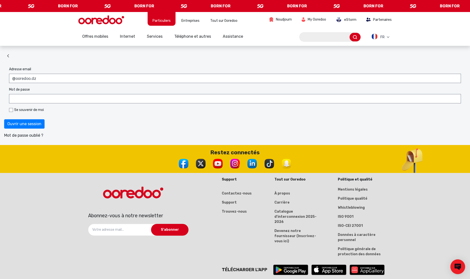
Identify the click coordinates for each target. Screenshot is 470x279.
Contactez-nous (237, 193)
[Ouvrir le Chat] (457, 266)
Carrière (282, 202)
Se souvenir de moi (29, 110)
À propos (282, 193)
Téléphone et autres (192, 36)
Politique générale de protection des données (359, 251)
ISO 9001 (345, 217)
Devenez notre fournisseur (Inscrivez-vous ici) (295, 236)
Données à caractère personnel (357, 237)
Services (155, 36)
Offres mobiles (95, 36)
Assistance (233, 36)
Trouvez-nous (234, 211)
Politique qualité (352, 198)
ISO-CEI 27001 (350, 226)
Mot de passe (19, 89)
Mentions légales (353, 189)
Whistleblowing (351, 208)
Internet (127, 36)
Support (229, 202)
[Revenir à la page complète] (8, 56)
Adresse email (20, 69)
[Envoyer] (355, 37)
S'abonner (170, 230)
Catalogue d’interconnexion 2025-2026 (295, 216)
